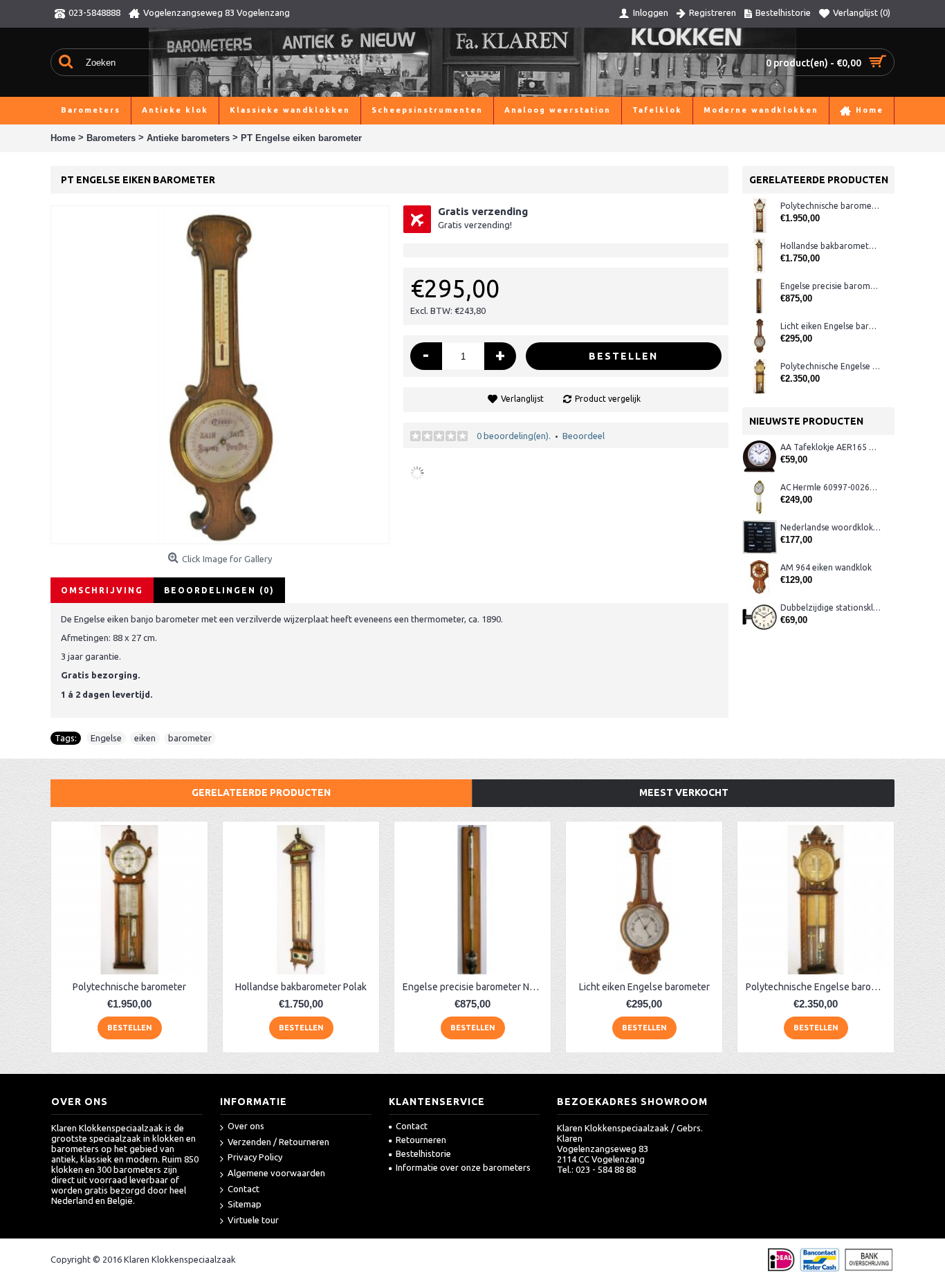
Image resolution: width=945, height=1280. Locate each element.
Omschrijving (102, 590)
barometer (190, 738)
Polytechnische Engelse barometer (830, 366)
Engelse (106, 738)
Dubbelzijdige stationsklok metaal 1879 (830, 607)
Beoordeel (583, 435)
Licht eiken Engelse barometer (830, 326)
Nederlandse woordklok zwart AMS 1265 (830, 527)
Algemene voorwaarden (276, 1173)
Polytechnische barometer (830, 205)
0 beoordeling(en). (514, 435)
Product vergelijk (608, 398)
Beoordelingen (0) (219, 590)
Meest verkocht (683, 792)
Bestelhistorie (423, 1153)
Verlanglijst (522, 398)
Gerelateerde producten (261, 792)
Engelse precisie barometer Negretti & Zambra (830, 285)
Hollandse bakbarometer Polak (830, 245)
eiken (145, 738)
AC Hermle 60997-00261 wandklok (830, 487)
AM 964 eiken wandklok (826, 567)
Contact (243, 1189)
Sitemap (245, 1204)
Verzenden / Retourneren (278, 1142)
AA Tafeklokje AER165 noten (830, 447)
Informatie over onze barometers (463, 1167)
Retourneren (421, 1139)
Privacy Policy (255, 1157)
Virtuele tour (253, 1220)
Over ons (246, 1126)
